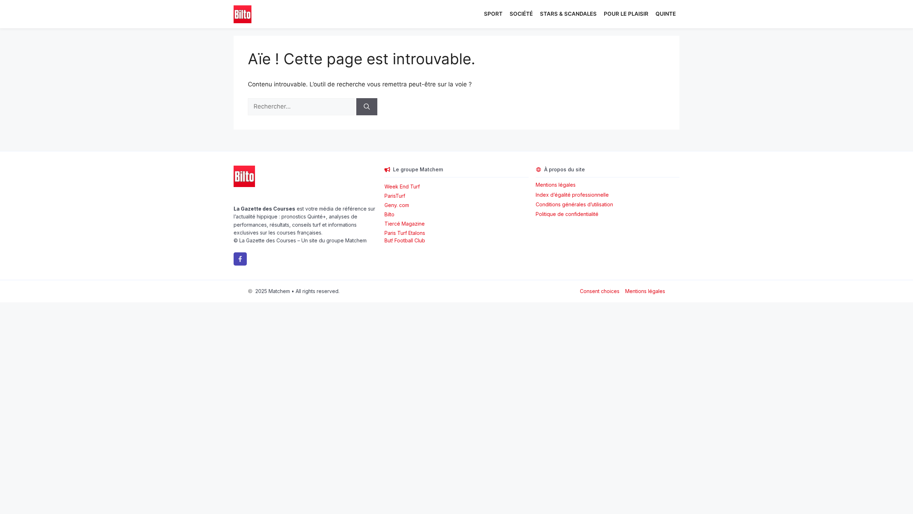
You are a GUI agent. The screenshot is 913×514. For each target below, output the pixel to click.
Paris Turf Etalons (404, 233)
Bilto (389, 214)
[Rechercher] (366, 106)
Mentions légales (556, 185)
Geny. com (396, 205)
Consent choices (599, 291)
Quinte (666, 13)
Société (521, 13)
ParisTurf (394, 196)
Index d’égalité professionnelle (573, 195)
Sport (493, 13)
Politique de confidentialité (567, 214)
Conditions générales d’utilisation (574, 204)
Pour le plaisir (626, 13)
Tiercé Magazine (404, 224)
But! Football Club (404, 240)
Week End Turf (402, 186)
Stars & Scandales (568, 13)
